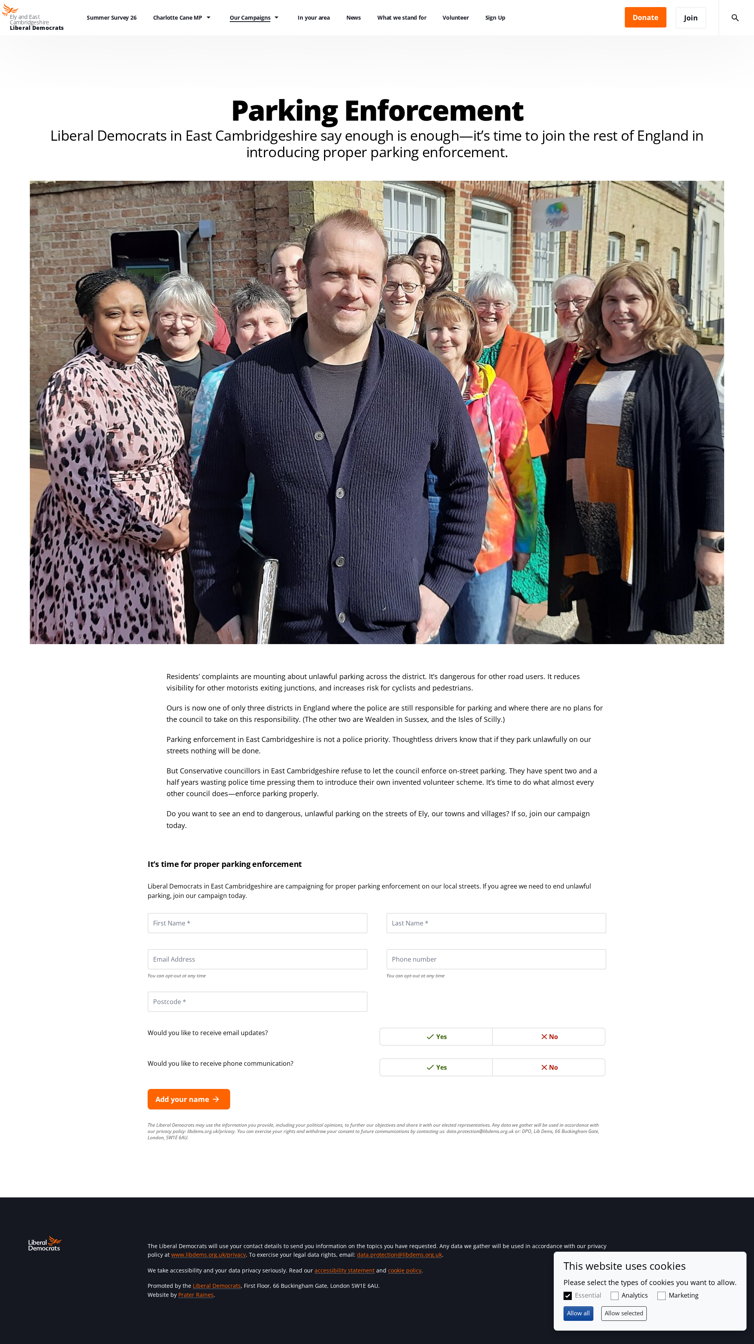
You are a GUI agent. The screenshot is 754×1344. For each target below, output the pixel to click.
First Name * (162, 913)
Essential (588, 1295)
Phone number (403, 949)
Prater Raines (196, 1294)
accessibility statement (345, 1270)
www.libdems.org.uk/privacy (208, 1254)
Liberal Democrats (217, 1285)
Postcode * (159, 991)
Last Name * (400, 913)
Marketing (684, 1295)
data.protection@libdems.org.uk (480, 1131)
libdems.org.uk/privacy (211, 1131)
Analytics (635, 1295)
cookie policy (404, 1270)
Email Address (164, 949)
